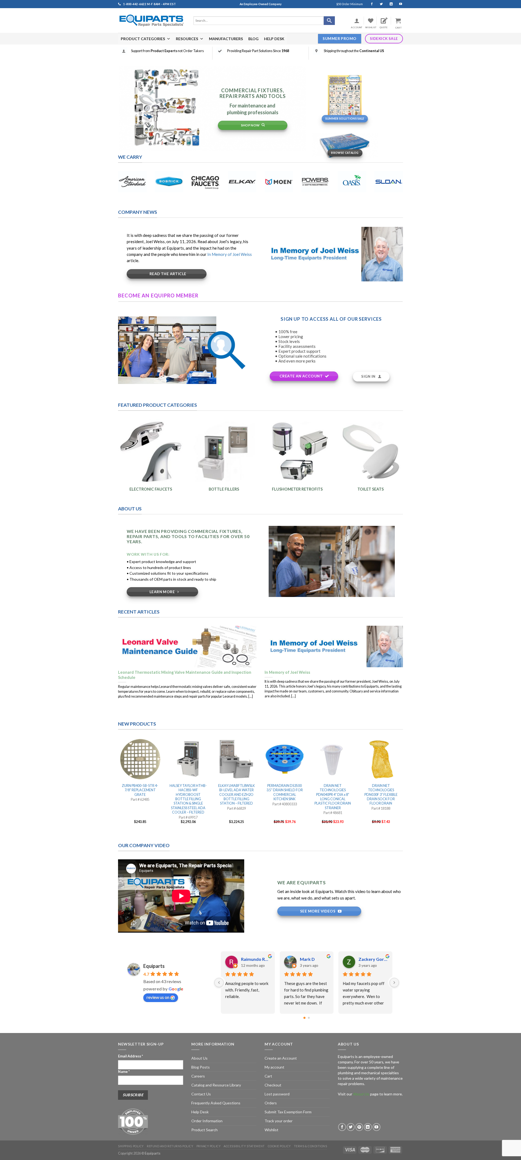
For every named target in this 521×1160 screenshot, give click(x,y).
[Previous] (219, 982)
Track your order (279, 1120)
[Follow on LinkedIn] (389, 4)
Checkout (273, 1085)
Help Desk (200, 1112)
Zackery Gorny (256, 959)
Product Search (204, 1129)
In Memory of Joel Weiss (229, 254)
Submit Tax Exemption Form (288, 1112)
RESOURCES (187, 38)
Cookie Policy (279, 1146)
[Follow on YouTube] (398, 4)
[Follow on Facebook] (369, 4)
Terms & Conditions (310, 1146)
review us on (158, 997)
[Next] (394, 982)
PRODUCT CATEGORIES (143, 38)
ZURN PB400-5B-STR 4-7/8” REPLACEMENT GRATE (140, 790)
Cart (268, 1076)
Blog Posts (200, 1067)
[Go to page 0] (305, 1018)
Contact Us (201, 1094)
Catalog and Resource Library (216, 1085)
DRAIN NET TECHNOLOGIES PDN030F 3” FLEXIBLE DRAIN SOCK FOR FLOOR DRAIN (381, 794)
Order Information (207, 1120)
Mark (364, 959)
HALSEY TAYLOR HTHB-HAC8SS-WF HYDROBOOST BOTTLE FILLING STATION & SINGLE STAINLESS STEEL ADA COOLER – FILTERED (188, 799)
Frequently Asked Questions (215, 1103)
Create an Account (281, 1058)
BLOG (253, 38)
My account (274, 1067)
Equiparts (154, 966)
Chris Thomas (314, 959)
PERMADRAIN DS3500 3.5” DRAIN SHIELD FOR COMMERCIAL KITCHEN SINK (284, 792)
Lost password (277, 1094)
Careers (198, 1076)
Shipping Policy (131, 1146)
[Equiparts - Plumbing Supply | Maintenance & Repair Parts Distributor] (151, 20)
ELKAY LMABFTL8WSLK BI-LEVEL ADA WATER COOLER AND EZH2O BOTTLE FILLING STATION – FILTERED (236, 794)
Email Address (130, 1056)
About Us (199, 1058)
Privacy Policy (208, 1146)
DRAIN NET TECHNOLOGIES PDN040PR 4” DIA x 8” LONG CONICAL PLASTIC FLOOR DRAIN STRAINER (332, 797)
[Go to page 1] (309, 1018)
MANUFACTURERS (226, 38)
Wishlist (271, 1129)
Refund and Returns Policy (170, 1146)
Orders (271, 1103)
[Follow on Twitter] (379, 4)
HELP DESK (274, 38)
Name (124, 1072)
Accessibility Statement (244, 1146)
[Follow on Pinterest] (359, 1127)
